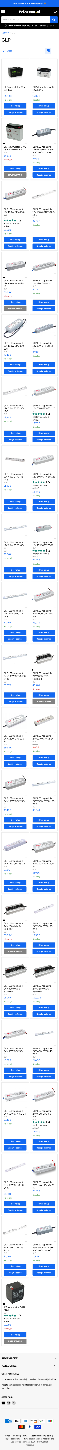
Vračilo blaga (48, 1439)
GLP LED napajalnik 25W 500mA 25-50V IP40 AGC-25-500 (43, 1247)
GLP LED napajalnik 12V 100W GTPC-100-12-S (44, 212)
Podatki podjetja (20, 1436)
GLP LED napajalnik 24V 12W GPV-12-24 (43, 737)
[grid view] (48, 51)
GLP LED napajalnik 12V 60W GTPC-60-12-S (14, 545)
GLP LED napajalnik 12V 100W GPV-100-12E (14, 212)
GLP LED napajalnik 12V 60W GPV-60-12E (44, 475)
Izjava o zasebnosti (31, 1439)
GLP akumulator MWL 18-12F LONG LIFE (15, 148)
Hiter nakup (15, 106)
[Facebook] (9, 1403)
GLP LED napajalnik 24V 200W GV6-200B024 (13, 926)
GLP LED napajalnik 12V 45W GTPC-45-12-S (14, 477)
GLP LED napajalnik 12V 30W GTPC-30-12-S (14, 408)
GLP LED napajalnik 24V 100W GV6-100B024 (42, 676)
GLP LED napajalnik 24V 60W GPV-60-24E (42, 1114)
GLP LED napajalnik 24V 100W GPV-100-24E (43, 614)
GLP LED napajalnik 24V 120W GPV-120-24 (14, 739)
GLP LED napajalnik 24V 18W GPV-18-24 (14, 862)
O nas (7, 1436)
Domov (5, 33)
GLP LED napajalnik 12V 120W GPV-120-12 (14, 283)
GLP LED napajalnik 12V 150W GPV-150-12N (14, 346)
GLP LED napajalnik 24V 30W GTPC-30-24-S (43, 926)
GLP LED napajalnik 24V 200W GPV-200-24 (43, 864)
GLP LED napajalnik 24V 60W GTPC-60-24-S (14, 1185)
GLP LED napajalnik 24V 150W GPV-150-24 (14, 801)
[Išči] (54, 19)
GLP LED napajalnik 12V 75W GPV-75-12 (43, 544)
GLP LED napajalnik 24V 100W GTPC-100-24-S (15, 676)
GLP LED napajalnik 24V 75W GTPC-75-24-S (14, 1247)
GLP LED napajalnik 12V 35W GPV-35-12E (44, 407)
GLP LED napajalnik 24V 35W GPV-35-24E (13, 1051)
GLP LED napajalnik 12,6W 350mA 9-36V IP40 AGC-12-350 (43, 150)
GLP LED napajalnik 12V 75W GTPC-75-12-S (14, 614)
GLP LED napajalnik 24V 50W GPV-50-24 (15, 1112)
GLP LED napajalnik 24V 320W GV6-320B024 (13, 989)
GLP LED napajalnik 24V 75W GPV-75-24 (43, 1183)
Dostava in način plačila (41, 1436)
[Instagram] (14, 1403)
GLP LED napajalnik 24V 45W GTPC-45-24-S (43, 1051)
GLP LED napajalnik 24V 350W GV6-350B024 (42, 989)
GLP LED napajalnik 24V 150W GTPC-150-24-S (44, 801)
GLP (5, 93)
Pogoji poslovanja (12, 1439)
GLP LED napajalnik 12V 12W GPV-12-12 (43, 282)
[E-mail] (3, 1403)
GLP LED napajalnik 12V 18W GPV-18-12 (43, 344)
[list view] (54, 51)
